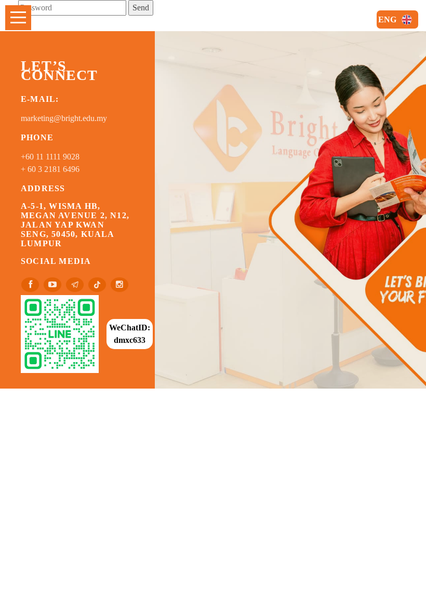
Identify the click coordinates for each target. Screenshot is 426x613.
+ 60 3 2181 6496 (50, 169)
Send (140, 7)
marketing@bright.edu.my (64, 118)
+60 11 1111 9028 (50, 156)
